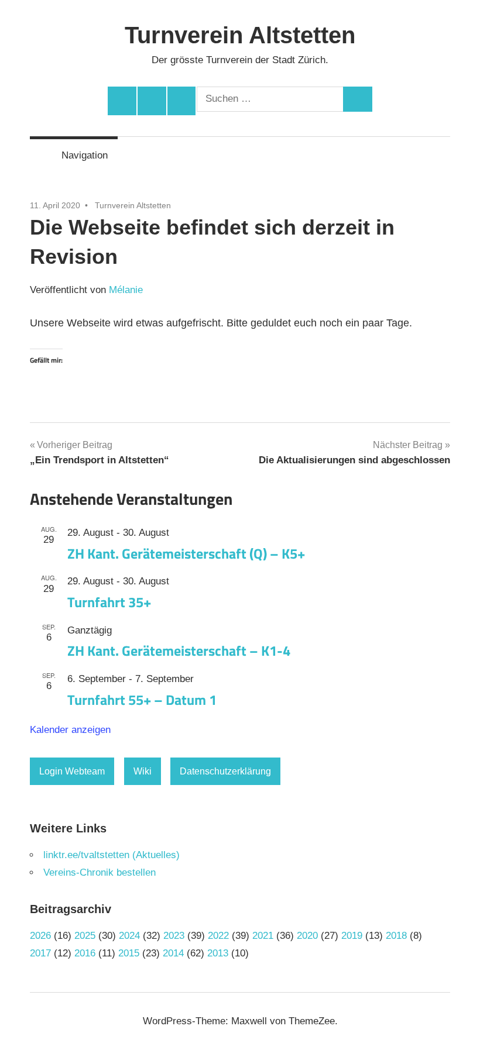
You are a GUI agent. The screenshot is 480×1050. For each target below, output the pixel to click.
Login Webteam (72, 771)
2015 (128, 953)
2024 (129, 935)
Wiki (142, 771)
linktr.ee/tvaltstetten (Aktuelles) (111, 854)
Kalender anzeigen (70, 729)
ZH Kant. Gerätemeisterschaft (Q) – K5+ (186, 553)
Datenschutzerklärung (225, 771)
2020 (307, 935)
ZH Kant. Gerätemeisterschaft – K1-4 (178, 650)
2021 (262, 935)
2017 (40, 953)
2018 (396, 935)
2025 (84, 935)
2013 (217, 953)
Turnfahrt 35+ (109, 601)
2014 (173, 953)
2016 (84, 953)
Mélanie (126, 289)
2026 (40, 935)
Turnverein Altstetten (240, 35)
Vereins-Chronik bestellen (99, 872)
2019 (351, 935)
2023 (173, 935)
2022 (218, 935)
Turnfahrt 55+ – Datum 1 (142, 699)
